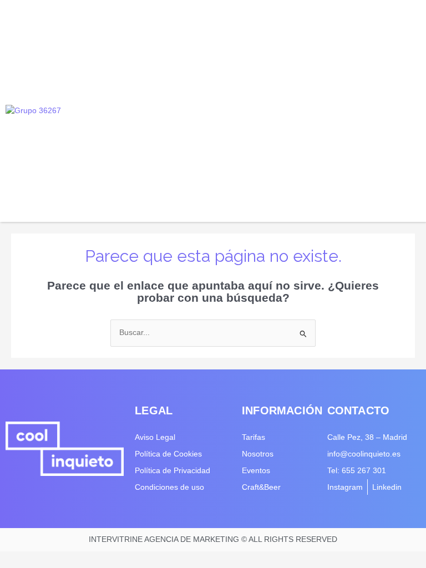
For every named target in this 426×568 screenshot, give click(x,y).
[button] (410, 111)
